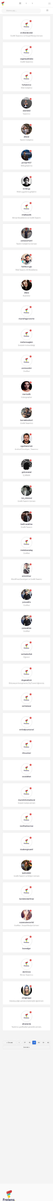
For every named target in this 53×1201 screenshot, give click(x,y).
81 (43, 1042)
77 (25, 1042)
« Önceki (10, 1042)
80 (39, 1042)
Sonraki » (26, 1047)
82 (48, 1042)
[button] (47, 10)
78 (29, 1042)
